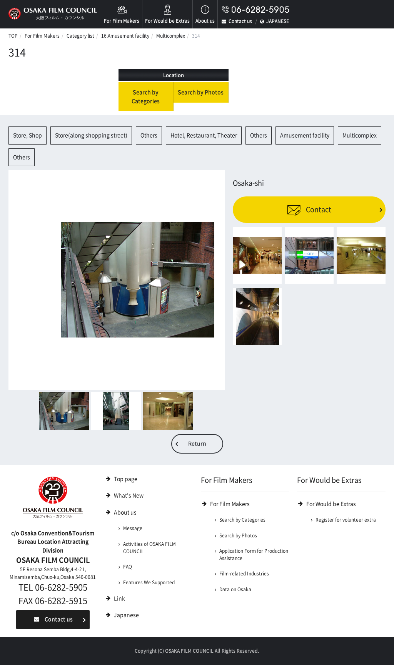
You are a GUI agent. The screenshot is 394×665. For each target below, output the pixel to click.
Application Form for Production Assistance (253, 554)
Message (132, 528)
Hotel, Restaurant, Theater (203, 135)
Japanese (126, 615)
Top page (125, 479)
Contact (317, 209)
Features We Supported (149, 582)
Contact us (240, 21)
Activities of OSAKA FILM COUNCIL (149, 548)
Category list (80, 35)
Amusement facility (304, 135)
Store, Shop (27, 135)
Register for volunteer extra (346, 519)
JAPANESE (277, 21)
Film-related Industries (244, 573)
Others (148, 135)
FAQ (127, 566)
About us (205, 20)
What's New (129, 495)
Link (119, 598)
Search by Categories (146, 97)
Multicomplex (170, 35)
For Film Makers (121, 20)
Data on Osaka (235, 589)
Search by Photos (201, 92)
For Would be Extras (167, 20)
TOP (13, 35)
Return (197, 443)
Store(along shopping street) (91, 135)
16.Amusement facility (125, 35)
